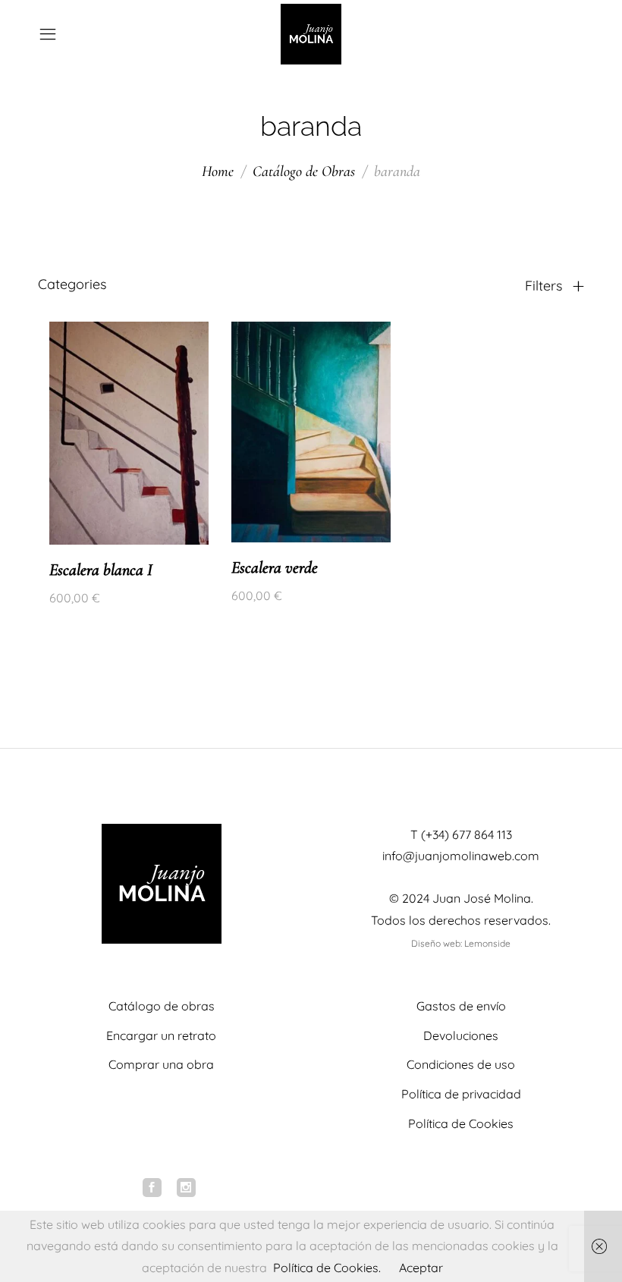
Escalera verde (274, 567)
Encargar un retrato (161, 1035)
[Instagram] (186, 1187)
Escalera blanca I (100, 570)
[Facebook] (152, 1187)
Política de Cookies (461, 1123)
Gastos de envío (461, 1005)
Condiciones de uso (461, 1064)
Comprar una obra (161, 1064)
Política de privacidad (461, 1093)
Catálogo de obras (161, 1005)
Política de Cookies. (327, 1267)
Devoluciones (460, 1035)
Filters (545, 286)
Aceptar (421, 1267)
